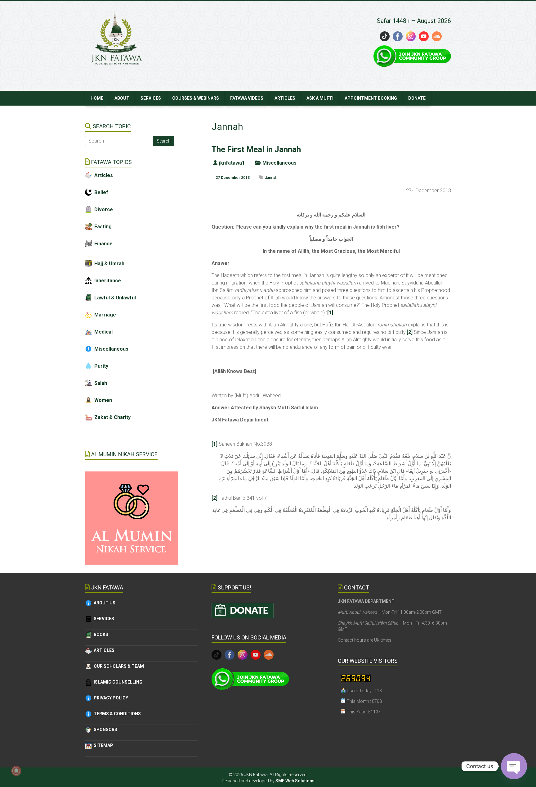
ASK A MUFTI (319, 98)
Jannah (271, 177)
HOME (97, 98)
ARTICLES (285, 98)
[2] (410, 332)
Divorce (103, 209)
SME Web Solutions (295, 780)
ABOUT (121, 98)
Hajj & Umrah (109, 263)
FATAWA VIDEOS (246, 98)
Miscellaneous (279, 163)
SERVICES (151, 98)
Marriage (105, 315)
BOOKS (100, 634)
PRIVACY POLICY (110, 697)
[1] (330, 313)
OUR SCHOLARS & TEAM (118, 666)
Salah (99, 383)
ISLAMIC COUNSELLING (117, 682)
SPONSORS (104, 729)
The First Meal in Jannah (256, 149)
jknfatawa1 (232, 163)
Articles (103, 175)
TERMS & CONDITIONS (116, 713)
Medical (102, 332)
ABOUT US (103, 602)
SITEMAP (102, 745)
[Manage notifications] (16, 771)
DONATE (417, 98)
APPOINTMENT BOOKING (371, 98)
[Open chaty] (514, 766)
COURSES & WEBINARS (195, 98)
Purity (100, 366)
